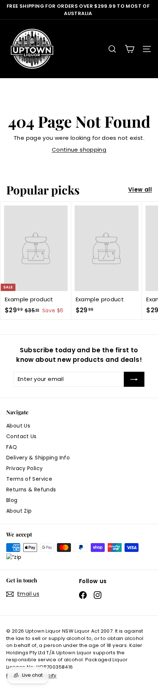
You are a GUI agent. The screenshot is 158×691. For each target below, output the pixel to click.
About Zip (19, 510)
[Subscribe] (134, 379)
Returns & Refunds (31, 489)
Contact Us (21, 436)
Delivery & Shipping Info (38, 457)
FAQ (11, 447)
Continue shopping (79, 149)
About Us (18, 425)
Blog (12, 500)
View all (140, 189)
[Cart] (129, 49)
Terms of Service (29, 479)
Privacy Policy (24, 468)
